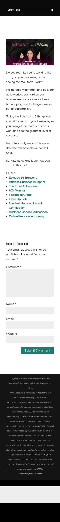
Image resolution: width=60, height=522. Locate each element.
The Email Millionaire (23, 186)
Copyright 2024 (18, 379)
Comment (13, 267)
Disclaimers (24, 383)
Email (11, 318)
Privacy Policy (32, 379)
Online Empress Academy (26, 216)
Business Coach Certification (28, 212)
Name (11, 304)
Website (11, 333)
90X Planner (17, 190)
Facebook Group (20, 194)
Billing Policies (36, 383)
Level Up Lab (18, 199)
